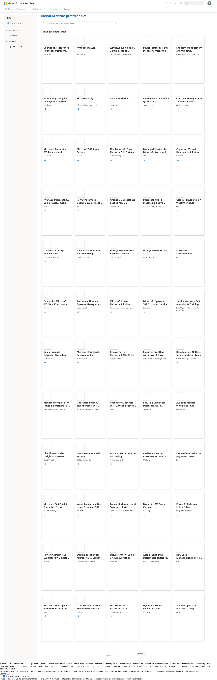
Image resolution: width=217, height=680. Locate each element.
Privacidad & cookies (62, 678)
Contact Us (49, 678)
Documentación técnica (94, 663)
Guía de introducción (75, 663)
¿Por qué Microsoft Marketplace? (13, 663)
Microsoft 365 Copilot (69, 671)
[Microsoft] (11, 3)
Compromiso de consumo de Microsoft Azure (138, 663)
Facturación (162, 663)
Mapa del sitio (38, 678)
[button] (43, 23)
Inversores (194, 671)
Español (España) (7, 673)
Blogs (30, 663)
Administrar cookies (135, 678)
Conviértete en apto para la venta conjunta (92, 666)
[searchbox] (23, 23)
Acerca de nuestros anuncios (114, 678)
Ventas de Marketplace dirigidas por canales (164, 666)
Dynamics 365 (42, 671)
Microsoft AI (5, 671)
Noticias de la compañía (159, 671)
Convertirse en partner (176, 663)
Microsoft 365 (54, 671)
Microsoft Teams (85, 671)
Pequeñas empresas (101, 671)
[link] (57, 59)
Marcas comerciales (94, 678)
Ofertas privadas (111, 663)
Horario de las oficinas (57, 663)
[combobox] (79, 23)
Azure (33, 671)
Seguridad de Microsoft (20, 671)
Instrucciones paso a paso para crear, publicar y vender (51, 666)
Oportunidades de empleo (121, 671)
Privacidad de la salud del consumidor (16, 678)
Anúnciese (190, 663)
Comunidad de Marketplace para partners (128, 666)
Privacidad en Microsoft (180, 671)
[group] (45, 58)
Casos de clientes (40, 663)
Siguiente (139, 654)
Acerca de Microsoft (140, 671)
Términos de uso (79, 678)
